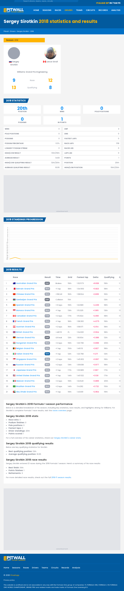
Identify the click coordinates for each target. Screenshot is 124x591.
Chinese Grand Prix (25, 294)
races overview (59, 410)
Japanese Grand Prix (26, 370)
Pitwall (6, 31)
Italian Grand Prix (24, 354)
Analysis (115, 10)
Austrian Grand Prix (25, 326)
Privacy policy (9, 580)
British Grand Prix (24, 332)
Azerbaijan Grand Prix (26, 299)
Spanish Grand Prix (25, 305)
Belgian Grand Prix (25, 348)
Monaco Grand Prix (25, 310)
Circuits (90, 10)
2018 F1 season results (61, 477)
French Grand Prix (24, 321)
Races (58, 10)
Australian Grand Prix (26, 283)
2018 (32, 31)
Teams (79, 10)
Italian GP (102, 2)
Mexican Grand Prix (25, 381)
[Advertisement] (63, 193)
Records (103, 10)
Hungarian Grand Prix (26, 343)
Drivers (69, 10)
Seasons (47, 10)
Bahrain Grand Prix (25, 288)
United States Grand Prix (28, 375)
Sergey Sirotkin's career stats (67, 438)
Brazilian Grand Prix (25, 386)
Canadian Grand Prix (26, 316)
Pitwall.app (14, 575)
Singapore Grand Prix (26, 359)
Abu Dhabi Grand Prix (26, 392)
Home (36, 10)
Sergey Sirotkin (23, 31)
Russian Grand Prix (25, 364)
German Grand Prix (25, 337)
